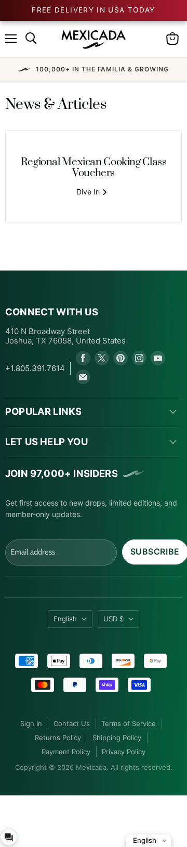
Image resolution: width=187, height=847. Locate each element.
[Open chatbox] (9, 837)
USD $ (113, 619)
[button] (93, 69)
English (65, 619)
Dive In (89, 191)
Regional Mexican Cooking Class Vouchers (94, 167)
